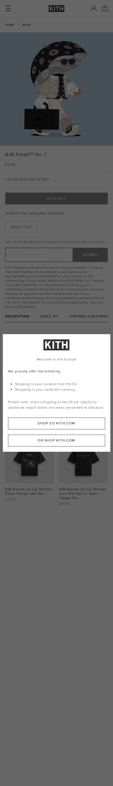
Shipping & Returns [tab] (88, 316)
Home (9, 25)
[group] (56, 89)
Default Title (21, 226)
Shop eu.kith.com (56, 423)
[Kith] (56, 8)
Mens (26, 25)
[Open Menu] (8, 8)
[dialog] (56, 393)
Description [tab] (17, 316)
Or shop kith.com (56, 440)
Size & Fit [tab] (49, 316)
